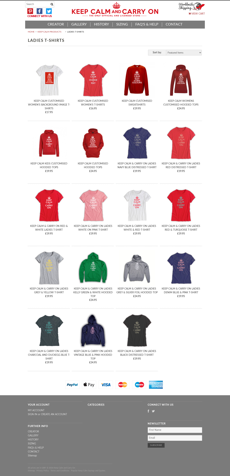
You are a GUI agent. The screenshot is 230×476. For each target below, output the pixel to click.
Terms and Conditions (59, 471)
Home (31, 32)
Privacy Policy (42, 471)
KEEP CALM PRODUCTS (49, 32)
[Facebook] (148, 411)
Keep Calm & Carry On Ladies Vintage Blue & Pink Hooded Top (93, 355)
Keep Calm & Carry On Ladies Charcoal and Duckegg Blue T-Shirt (49, 355)
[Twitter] (153, 411)
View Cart (198, 14)
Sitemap (32, 455)
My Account (36, 410)
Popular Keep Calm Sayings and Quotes (88, 471)
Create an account (54, 414)
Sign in (32, 414)
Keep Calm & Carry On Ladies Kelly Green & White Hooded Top (93, 293)
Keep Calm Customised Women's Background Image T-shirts (49, 105)
